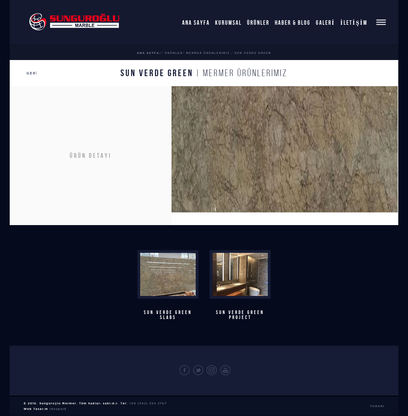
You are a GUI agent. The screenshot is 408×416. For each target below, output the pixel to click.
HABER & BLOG (293, 22)
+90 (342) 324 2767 (148, 403)
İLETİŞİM (353, 22)
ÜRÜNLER (258, 22)
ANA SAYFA (196, 22)
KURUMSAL (228, 22)
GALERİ (325, 22)
